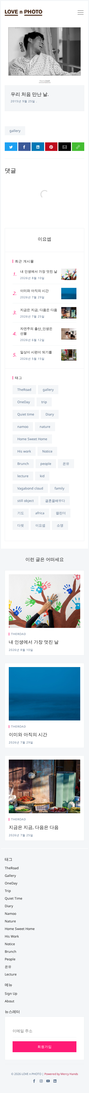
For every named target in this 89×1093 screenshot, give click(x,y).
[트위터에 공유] (11, 146)
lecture (22, 476)
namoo (22, 426)
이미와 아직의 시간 (28, 734)
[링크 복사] (78, 146)
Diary (50, 414)
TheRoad (24, 389)
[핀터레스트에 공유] (51, 146)
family (59, 488)
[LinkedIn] (55, 1081)
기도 (20, 513)
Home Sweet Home (32, 439)
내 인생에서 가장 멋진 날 (34, 642)
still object (25, 500)
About (9, 1001)
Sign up (11, 993)
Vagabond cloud (30, 488)
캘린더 (61, 513)
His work (24, 451)
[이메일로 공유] (64, 146)
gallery (14, 130)
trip (44, 402)
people (45, 463)
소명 (60, 525)
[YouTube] (48, 1081)
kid (42, 476)
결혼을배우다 (55, 500)
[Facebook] (34, 1081)
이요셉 (44, 239)
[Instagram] (41, 1081)
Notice (47, 451)
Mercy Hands (69, 1074)
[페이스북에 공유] (24, 146)
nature (45, 426)
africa (39, 513)
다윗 (20, 525)
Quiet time (25, 414)
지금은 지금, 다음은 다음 (34, 827)
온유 (66, 463)
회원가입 (44, 1046)
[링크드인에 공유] (38, 146)
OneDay (23, 402)
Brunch (23, 463)
